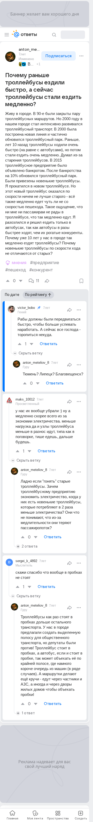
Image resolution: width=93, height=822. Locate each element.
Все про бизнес (31, 64)
